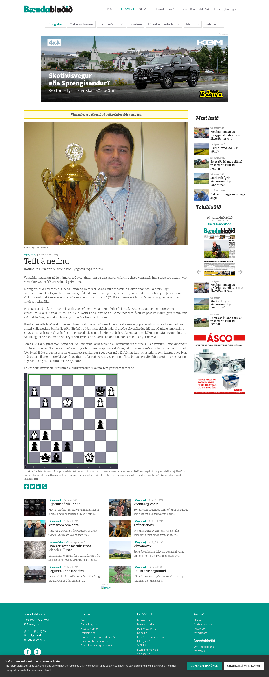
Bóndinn (135, 24)
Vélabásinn (213, 24)
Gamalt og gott (89, 624)
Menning (192, 24)
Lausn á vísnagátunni (150, 571)
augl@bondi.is (36, 639)
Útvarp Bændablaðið (194, 9)
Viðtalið (141, 645)
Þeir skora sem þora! (64, 525)
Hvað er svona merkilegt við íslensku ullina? (69, 548)
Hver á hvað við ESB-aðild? (224, 149)
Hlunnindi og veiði (148, 649)
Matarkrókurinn (81, 24)
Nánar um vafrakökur (42, 670)
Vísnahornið (143, 546)
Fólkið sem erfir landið (164, 24)
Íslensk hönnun (146, 620)
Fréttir (111, 9)
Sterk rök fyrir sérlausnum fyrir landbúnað (222, 181)
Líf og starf (55, 24)
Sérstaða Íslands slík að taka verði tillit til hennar (226, 165)
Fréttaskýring (88, 632)
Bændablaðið (165, 9)
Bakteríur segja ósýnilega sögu (227, 196)
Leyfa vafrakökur (204, 666)
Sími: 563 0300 (36, 631)
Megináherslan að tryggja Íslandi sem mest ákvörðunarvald (227, 135)
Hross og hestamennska (95, 641)
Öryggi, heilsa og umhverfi (96, 645)
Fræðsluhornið (89, 628)
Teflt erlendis (144, 525)
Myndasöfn (200, 632)
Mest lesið (207, 118)
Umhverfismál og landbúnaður (99, 637)
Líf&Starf (127, 9)
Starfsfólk (199, 651)
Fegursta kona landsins (66, 571)
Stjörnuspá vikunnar (64, 504)
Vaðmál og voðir (146, 504)
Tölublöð (199, 628)
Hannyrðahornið (111, 24)
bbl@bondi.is (35, 635)
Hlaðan (198, 620)
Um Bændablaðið (204, 646)
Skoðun (144, 9)
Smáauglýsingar (225, 9)
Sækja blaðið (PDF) (219, 224)
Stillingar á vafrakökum (243, 666)
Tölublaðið (208, 207)
